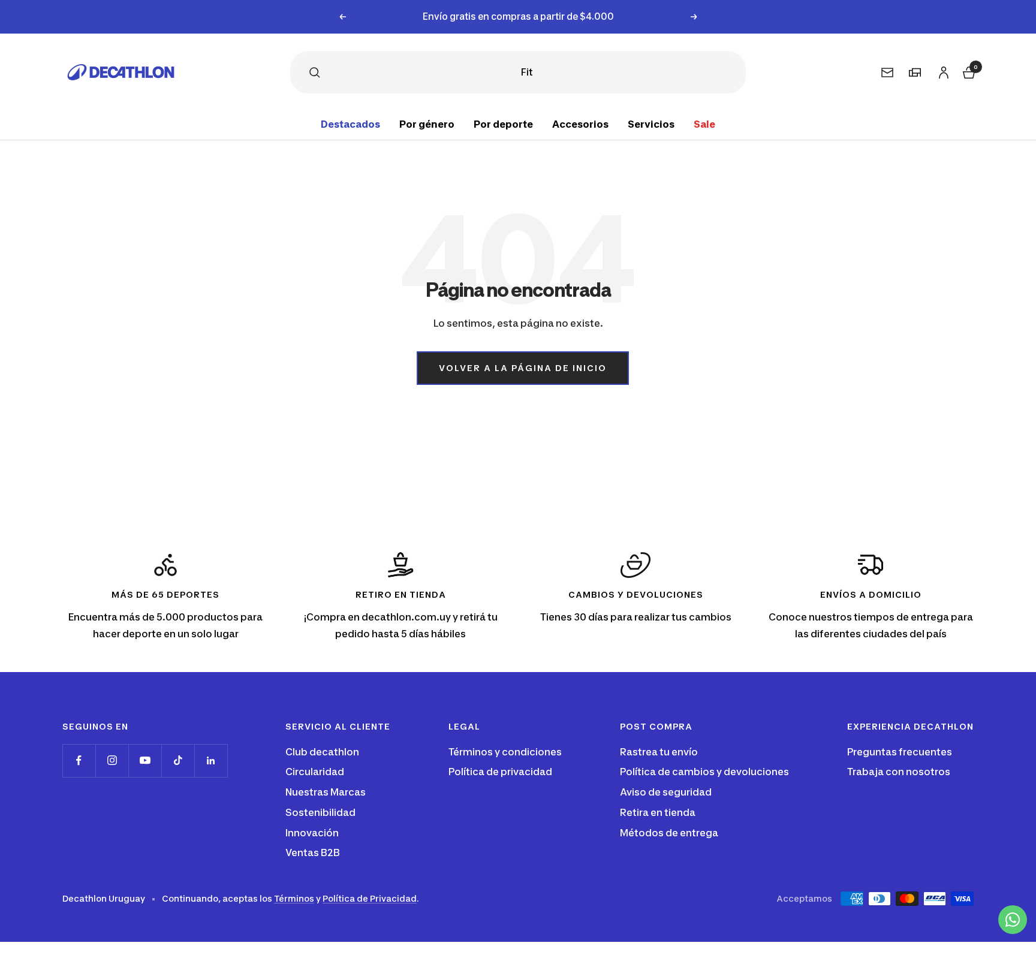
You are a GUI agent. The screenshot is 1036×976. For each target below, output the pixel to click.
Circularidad (314, 772)
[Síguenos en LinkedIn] (210, 760)
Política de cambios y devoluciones (704, 772)
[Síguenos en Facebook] (78, 760)
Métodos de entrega (669, 833)
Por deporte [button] (503, 124)
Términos (294, 898)
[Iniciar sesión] (941, 70)
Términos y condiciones (505, 752)
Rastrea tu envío (659, 752)
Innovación (312, 833)
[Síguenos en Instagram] (111, 760)
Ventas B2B (312, 852)
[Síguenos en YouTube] (144, 760)
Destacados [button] (350, 124)
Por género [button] (426, 124)
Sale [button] (704, 124)
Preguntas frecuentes (899, 752)
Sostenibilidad (320, 812)
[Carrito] (968, 70)
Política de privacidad (500, 772)
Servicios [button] (651, 124)
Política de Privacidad (370, 898)
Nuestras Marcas (325, 792)
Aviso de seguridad (666, 792)
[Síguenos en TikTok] (177, 760)
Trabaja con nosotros (898, 772)
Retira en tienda (657, 812)
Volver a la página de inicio (523, 368)
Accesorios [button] (580, 124)
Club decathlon (322, 752)
